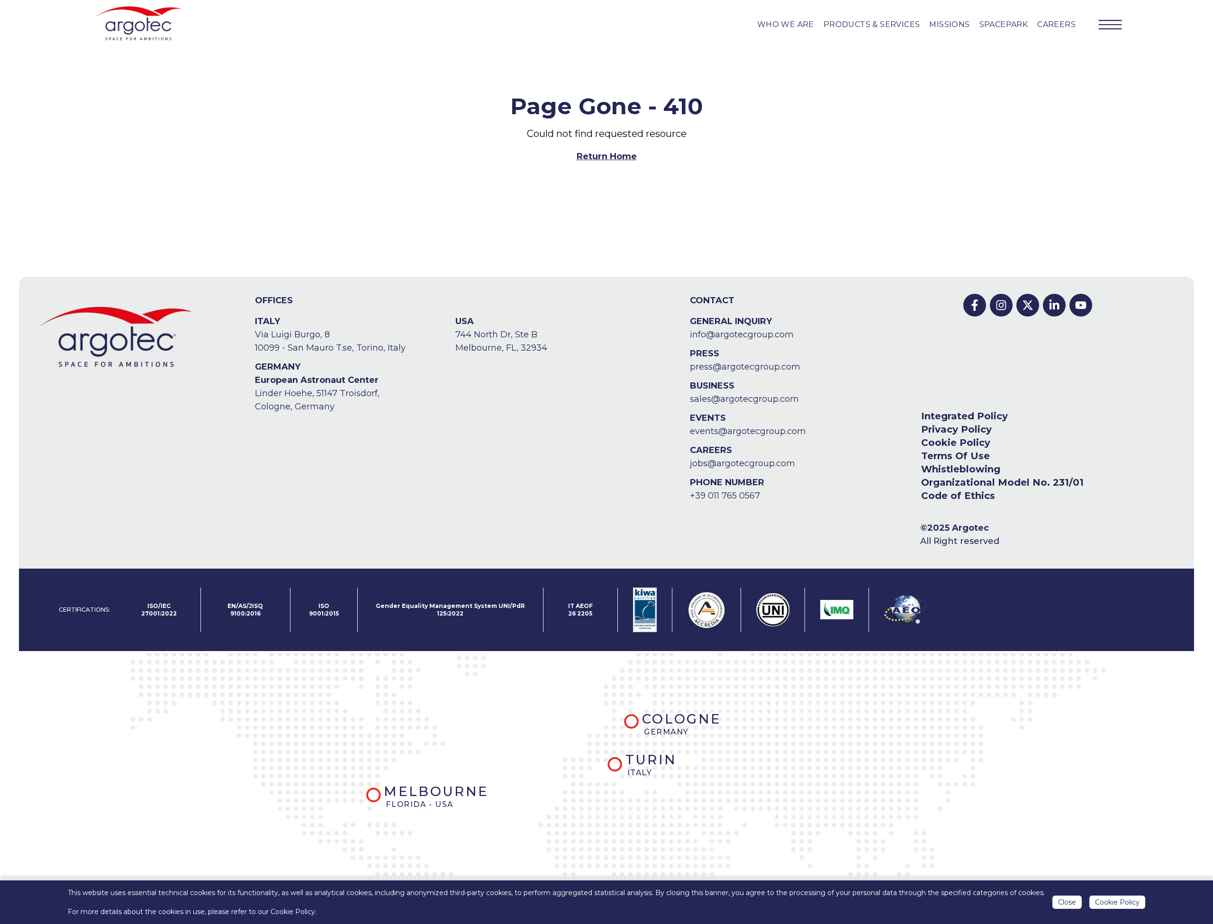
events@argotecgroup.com (748, 431)
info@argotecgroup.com (742, 334)
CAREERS (1056, 24)
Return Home (607, 156)
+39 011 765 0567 (725, 495)
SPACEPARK (1003, 24)
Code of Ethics (958, 495)
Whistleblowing (960, 469)
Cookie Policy (955, 442)
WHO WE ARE (785, 24)
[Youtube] (1080, 305)
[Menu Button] (1110, 24)
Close (1067, 902)
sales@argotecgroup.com (744, 399)
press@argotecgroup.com (745, 367)
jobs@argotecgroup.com (742, 463)
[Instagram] (1001, 305)
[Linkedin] (1054, 305)
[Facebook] (974, 305)
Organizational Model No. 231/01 (1002, 482)
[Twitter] (1027, 305)
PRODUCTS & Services (872, 24)
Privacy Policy (956, 429)
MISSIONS (949, 24)
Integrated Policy (964, 416)
